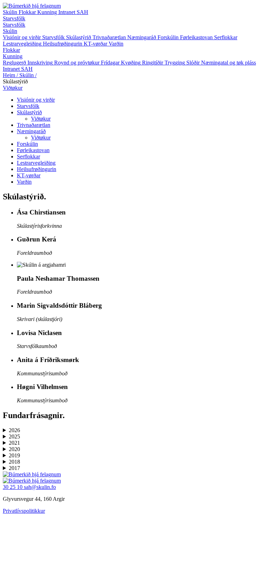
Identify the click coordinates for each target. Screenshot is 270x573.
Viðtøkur (12, 88)
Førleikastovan (33, 150)
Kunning (47, 12)
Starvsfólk (14, 18)
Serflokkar (28, 156)
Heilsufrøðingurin (36, 169)
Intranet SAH (73, 12)
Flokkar (28, 12)
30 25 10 (13, 487)
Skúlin (11, 12)
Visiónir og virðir (36, 100)
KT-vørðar (28, 175)
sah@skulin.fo (40, 487)
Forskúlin (27, 144)
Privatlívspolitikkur (24, 511)
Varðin (24, 182)
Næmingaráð (31, 131)
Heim (10, 75)
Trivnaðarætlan (33, 125)
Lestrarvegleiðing (36, 163)
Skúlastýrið (29, 112)
